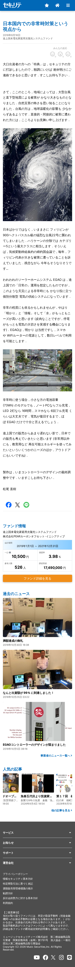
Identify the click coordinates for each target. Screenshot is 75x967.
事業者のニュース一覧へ (56, 755)
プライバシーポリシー (15, 874)
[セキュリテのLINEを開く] (69, 957)
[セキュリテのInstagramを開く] (61, 957)
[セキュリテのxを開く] (53, 957)
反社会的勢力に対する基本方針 (20, 898)
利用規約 (8, 903)
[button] (7, 789)
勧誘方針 (8, 893)
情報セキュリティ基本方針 (18, 878)
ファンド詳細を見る (37, 578)
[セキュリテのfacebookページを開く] (45, 957)
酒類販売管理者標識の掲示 (18, 888)
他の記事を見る (61, 810)
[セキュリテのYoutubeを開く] (37, 957)
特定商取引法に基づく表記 (18, 883)
